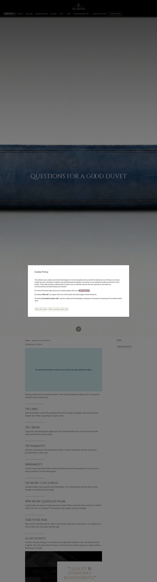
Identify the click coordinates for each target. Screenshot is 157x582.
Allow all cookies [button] (41, 309)
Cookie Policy (84, 290)
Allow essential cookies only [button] (58, 309)
